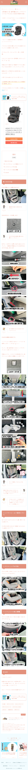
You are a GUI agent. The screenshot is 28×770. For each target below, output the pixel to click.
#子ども (4, 709)
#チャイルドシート (7, 706)
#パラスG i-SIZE (17, 706)
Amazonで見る (14, 139)
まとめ (7, 172)
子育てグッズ (18, 9)
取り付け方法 (8, 161)
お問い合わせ (22, 765)
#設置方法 (10, 709)
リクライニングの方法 (11, 167)
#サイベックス (10, 704)
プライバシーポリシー (13, 765)
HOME (2, 762)
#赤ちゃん (17, 709)
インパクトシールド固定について (14, 164)
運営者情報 (5, 765)
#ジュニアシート (19, 704)
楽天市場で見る (14, 142)
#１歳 (4, 704)
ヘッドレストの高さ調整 (11, 169)
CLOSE (14, 157)
